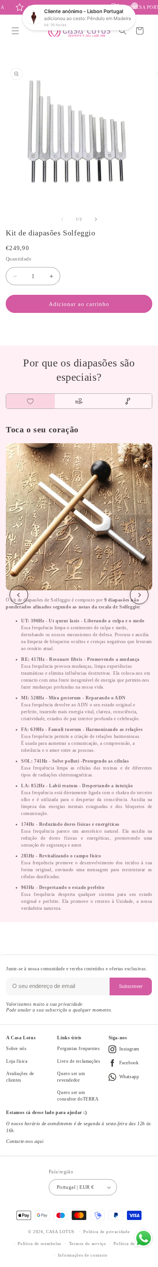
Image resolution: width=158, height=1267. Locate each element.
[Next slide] (139, 595)
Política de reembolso (39, 1243)
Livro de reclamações (78, 1061)
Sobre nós (16, 1048)
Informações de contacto (83, 1255)
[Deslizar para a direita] (95, 219)
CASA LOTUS (60, 1231)
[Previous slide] (19, 595)
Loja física (17, 1061)
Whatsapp (129, 1076)
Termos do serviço (87, 1243)
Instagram (129, 1049)
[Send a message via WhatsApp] (143, 1238)
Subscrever (131, 986)
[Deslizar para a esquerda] (62, 219)
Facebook (129, 1062)
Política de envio (131, 1243)
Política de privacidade (106, 1231)
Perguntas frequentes (78, 1048)
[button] (15, 30)
